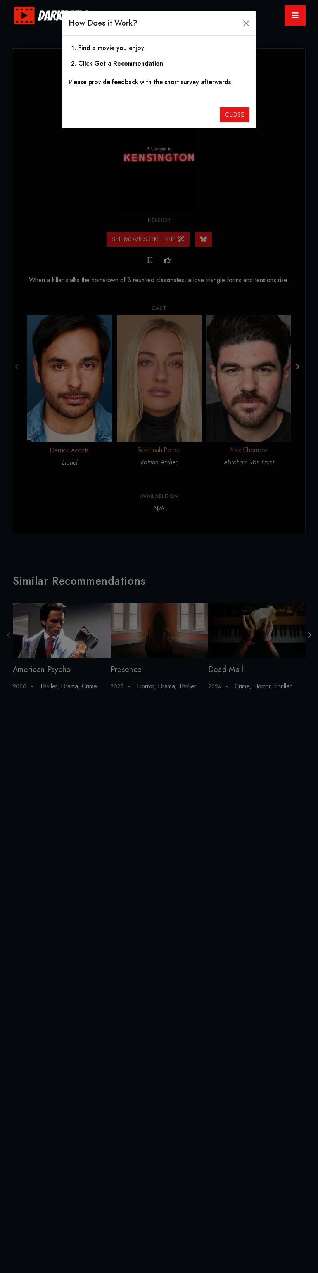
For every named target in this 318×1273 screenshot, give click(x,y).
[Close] (246, 23)
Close (234, 114)
